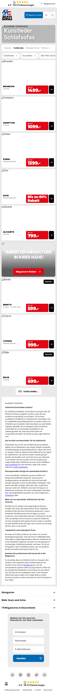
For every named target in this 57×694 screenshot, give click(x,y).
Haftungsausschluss (12, 690)
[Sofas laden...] (28, 391)
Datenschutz (27, 690)
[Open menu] (52, 15)
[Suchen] (46, 15)
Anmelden (21, 658)
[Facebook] (12, 675)
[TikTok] (36, 675)
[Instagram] (20, 675)
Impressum (48, 690)
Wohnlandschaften (49, 48)
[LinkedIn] (28, 675)
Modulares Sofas (32, 48)
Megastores (49, 3)
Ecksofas (7, 48)
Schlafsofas (19, 48)
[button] (21, 4)
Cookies (38, 690)
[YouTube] (44, 675)
